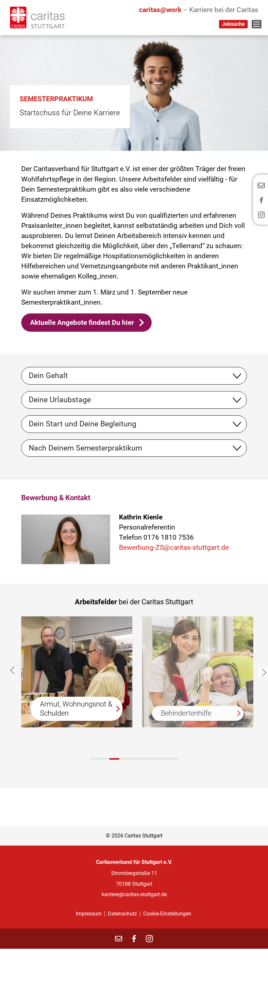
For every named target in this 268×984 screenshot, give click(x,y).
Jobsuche (233, 24)
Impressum (89, 913)
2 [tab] (104, 759)
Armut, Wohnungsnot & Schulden (76, 708)
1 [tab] (114, 759)
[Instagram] (149, 938)
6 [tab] (144, 759)
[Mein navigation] (256, 24)
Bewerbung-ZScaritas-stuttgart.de (174, 547)
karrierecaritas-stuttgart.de (134, 894)
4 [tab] (124, 759)
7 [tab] (154, 759)
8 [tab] (163, 759)
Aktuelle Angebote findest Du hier (82, 322)
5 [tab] (134, 759)
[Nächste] (263, 672)
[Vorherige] (13, 670)
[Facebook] (134, 938)
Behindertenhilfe (186, 713)
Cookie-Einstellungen (167, 913)
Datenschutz (122, 913)
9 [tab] (173, 759)
